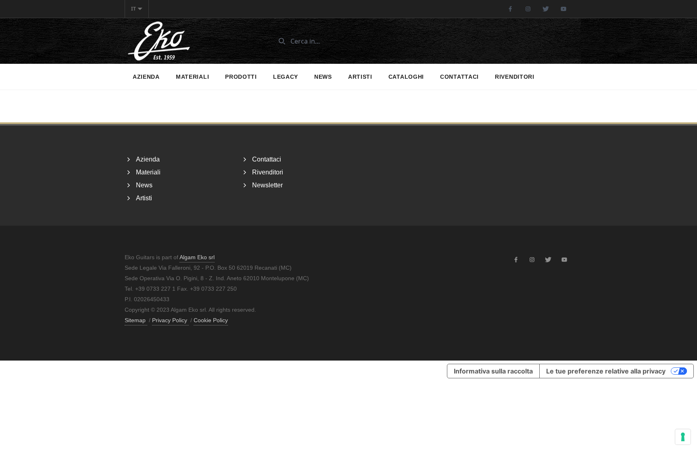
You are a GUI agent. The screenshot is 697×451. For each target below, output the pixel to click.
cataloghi (406, 76)
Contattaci (459, 76)
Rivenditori (514, 76)
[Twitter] (546, 9)
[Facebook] (510, 9)
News (323, 76)
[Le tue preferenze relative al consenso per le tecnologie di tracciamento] (683, 437)
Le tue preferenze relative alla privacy (606, 371)
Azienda (146, 76)
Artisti (360, 76)
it (133, 8)
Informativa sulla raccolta (493, 371)
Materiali (192, 76)
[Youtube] (563, 9)
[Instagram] (528, 9)
